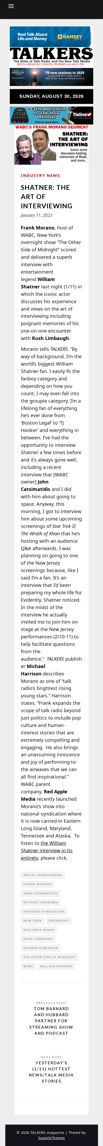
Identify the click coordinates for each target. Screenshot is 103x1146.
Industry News (40, 175)
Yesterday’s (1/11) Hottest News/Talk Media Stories (51, 1072)
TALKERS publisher (41, 948)
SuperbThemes (51, 1137)
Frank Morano (38, 884)
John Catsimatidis (40, 893)
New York (33, 920)
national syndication (44, 911)
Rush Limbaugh (38, 938)
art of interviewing (43, 875)
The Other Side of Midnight (50, 957)
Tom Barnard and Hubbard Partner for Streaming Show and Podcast (51, 1020)
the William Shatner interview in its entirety (47, 850)
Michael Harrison (41, 902)
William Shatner (56, 966)
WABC (29, 966)
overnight (59, 920)
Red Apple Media (39, 929)
